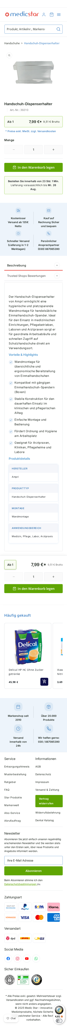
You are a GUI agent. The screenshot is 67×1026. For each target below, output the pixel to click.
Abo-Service (12, 812)
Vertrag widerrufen (46, 801)
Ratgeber (10, 781)
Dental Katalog (44, 820)
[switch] (59, 1021)
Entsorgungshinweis (16, 766)
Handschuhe (12, 43)
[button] (59, 15)
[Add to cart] (44, 682)
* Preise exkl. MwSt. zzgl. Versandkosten (30, 131)
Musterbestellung (15, 774)
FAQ (7, 789)
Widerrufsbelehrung (48, 812)
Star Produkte (13, 797)
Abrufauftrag (12, 820)
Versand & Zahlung (47, 789)
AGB (38, 766)
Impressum (42, 781)
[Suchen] (58, 29)
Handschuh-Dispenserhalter (41, 43)
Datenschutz (43, 774)
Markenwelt (11, 805)
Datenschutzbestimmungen (20, 884)
